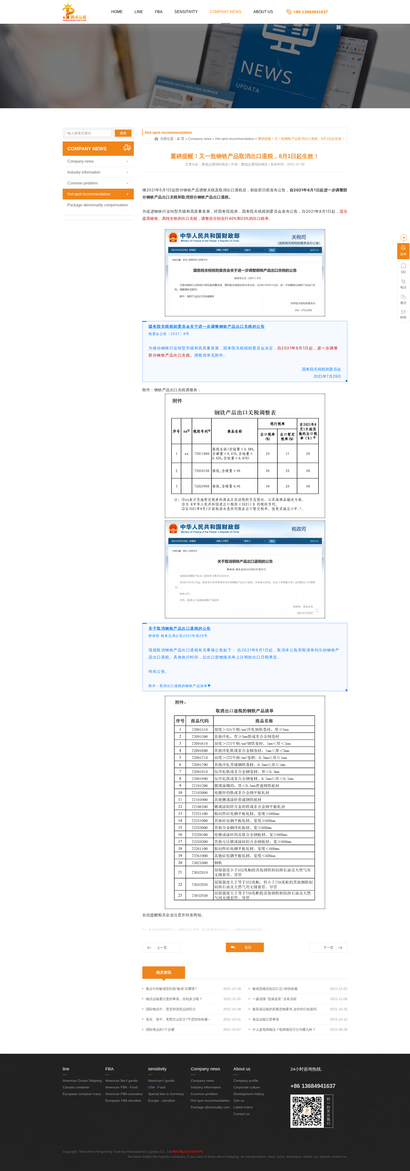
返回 (248, 947)
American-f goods (161, 1080)
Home (117, 12)
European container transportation (88, 1094)
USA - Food (156, 1087)
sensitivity (186, 12)
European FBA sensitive (123, 1100)
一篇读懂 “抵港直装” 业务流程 (274, 999)
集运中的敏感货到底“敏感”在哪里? (171, 989)
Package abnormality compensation (97, 205)
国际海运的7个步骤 (160, 1029)
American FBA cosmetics (124, 1094)
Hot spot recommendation (89, 194)
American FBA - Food (121, 1087)
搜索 (123, 133)
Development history (248, 1094)
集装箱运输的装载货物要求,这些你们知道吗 (284, 1009)
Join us (238, 1100)
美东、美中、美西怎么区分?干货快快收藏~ (178, 1019)
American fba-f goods (121, 1080)
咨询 (403, 254)
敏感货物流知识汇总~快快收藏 (275, 989)
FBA (159, 12)
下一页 (328, 948)
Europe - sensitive (161, 1100)
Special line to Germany (166, 1094)
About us (263, 12)
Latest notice (243, 1107)
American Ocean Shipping (82, 1080)
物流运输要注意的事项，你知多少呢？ (174, 999)
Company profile (245, 1080)
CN (345, 27)
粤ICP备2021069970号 (188, 1151)
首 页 (180, 139)
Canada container (76, 1087)
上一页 (162, 948)
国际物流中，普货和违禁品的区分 (171, 1009)
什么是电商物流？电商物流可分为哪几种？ (284, 1029)
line (139, 12)
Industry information (83, 172)
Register (307, 27)
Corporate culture (246, 1087)
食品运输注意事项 (265, 1019)
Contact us (241, 1114)
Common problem (82, 183)
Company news (226, 12)
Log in (290, 27)
